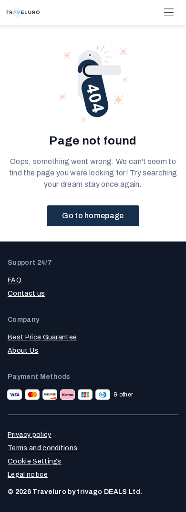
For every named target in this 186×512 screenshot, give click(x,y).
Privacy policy (29, 434)
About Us (23, 350)
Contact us (26, 293)
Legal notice (28, 474)
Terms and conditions (42, 448)
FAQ (14, 280)
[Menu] (168, 12)
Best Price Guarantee (42, 337)
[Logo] (23, 12)
